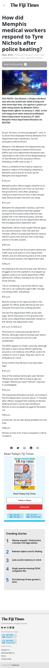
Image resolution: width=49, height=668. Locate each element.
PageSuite (15, 665)
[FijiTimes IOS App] (24, 636)
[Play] (25, 64)
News (4, 55)
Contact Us (5, 650)
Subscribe (24, 507)
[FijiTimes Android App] (24, 641)
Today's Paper (24, 500)
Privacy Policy (6, 659)
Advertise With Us (8, 653)
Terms (3, 656)
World (10, 55)
